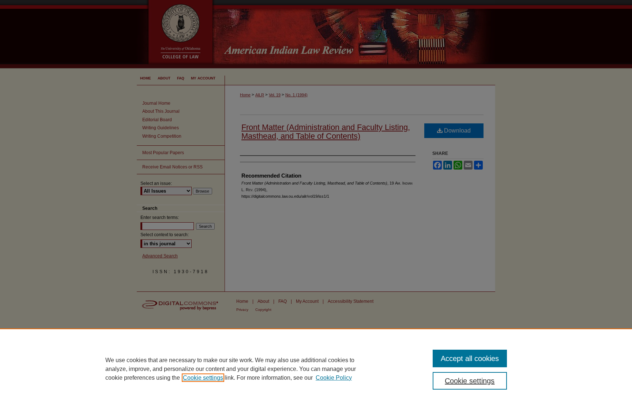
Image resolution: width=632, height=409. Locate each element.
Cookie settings (203, 378)
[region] (316, 368)
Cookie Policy (334, 378)
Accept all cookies (470, 358)
